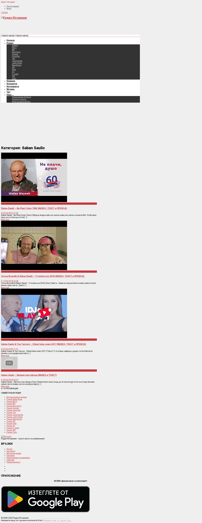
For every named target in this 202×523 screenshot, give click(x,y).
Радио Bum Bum (14, 406)
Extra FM (16, 56)
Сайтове (10, 460)
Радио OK (11, 421)
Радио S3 (11, 426)
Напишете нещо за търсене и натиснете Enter (21, 520)
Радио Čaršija (13, 408)
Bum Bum (16, 52)
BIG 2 (14, 48)
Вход (9, 8)
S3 (13, 72)
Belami (15, 45)
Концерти (12, 83)
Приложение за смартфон (18, 458)
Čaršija (15, 54)
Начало (11, 40)
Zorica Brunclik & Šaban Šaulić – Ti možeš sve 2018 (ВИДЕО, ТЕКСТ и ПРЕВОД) (42, 276)
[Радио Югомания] (14, 17)
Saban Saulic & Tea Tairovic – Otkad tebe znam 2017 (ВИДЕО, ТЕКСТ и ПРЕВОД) (43, 344)
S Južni (15, 74)
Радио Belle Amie (14, 399)
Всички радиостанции (17, 397)
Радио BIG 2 (12, 401)
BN (13, 50)
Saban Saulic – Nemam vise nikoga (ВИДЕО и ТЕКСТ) (29, 375)
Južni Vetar (17, 63)
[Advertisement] (51, 28)
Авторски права (14, 453)
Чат (8, 92)
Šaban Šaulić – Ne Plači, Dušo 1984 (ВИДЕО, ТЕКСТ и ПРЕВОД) (34, 208)
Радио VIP (11, 430)
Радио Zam (12, 432)
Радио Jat (11, 412)
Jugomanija (17, 61)
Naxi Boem (16, 65)
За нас (9, 449)
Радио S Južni (13, 428)
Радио (10, 43)
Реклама (11, 455)
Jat (13, 59)
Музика (10, 89)
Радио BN (11, 404)
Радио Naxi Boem (14, 419)
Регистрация (13, 6)
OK (13, 67)
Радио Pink (11, 423)
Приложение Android (21, 97)
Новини (11, 81)
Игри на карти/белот (21, 101)
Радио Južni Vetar (15, 417)
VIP (13, 76)
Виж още (5, 219)
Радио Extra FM (13, 410)
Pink (14, 70)
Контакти (11, 451)
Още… (10, 94)
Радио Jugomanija (15, 415)
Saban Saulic (6, 203)
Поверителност (13, 462)
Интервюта (13, 86)
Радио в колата (19, 99)
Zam (14, 78)
